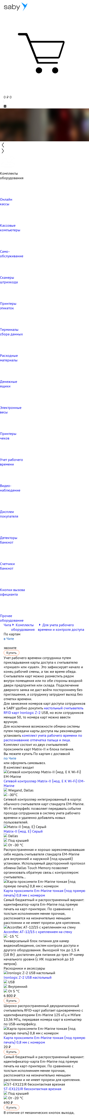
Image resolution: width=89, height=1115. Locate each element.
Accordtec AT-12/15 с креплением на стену (38, 931)
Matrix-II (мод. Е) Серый (23, 831)
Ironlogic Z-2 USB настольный (28, 977)
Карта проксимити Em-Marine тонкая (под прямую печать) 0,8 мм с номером (44, 892)
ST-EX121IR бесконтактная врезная (32, 1088)
